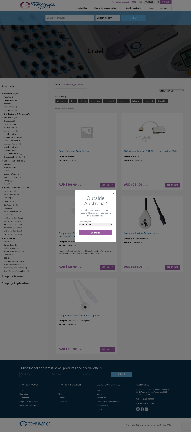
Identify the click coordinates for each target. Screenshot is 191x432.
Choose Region (85, 221)
